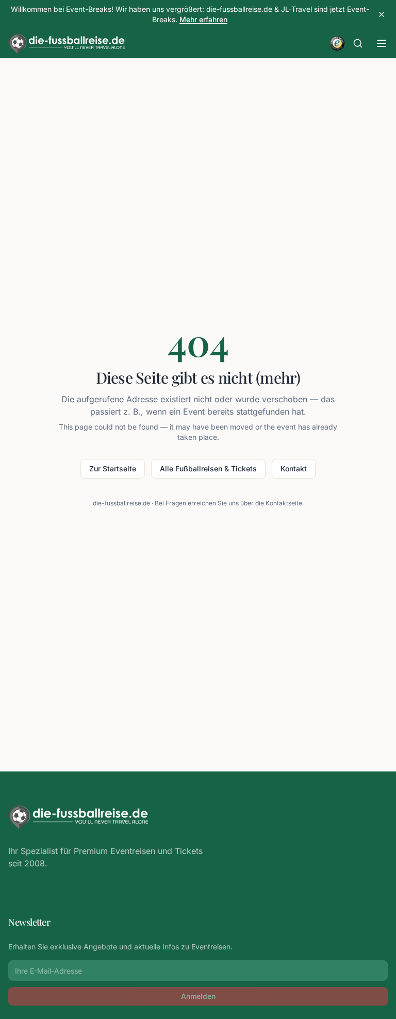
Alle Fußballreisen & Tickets (208, 468)
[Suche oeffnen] (358, 43)
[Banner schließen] (381, 14)
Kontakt (293, 468)
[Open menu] (381, 43)
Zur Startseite (112, 468)
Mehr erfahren (203, 19)
